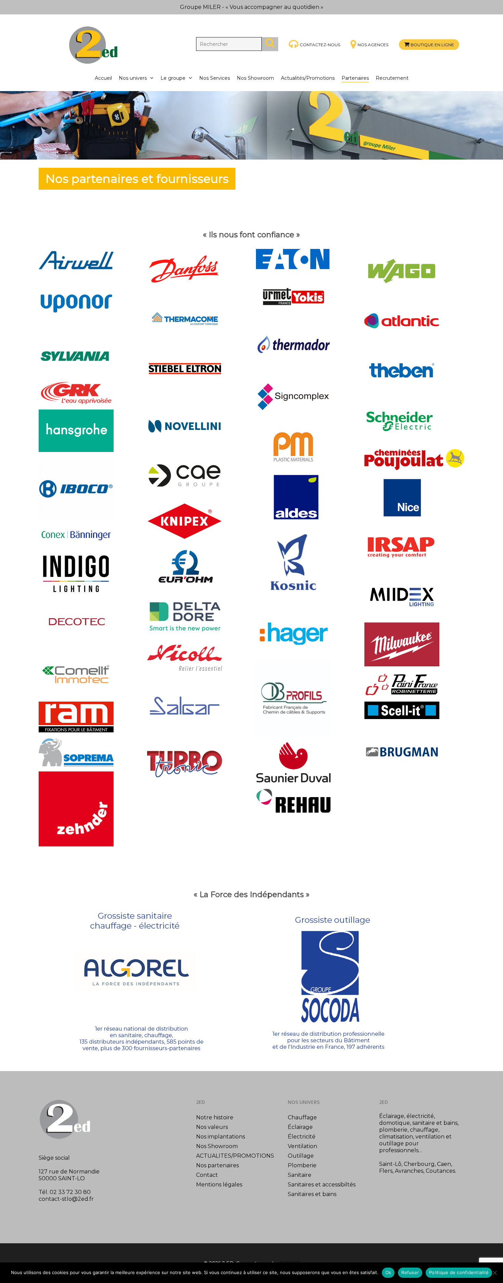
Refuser (410, 1272)
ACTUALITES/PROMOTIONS (235, 1156)
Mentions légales (219, 1184)
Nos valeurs (212, 1127)
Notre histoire (214, 1117)
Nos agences (373, 44)
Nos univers (133, 78)
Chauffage (302, 1117)
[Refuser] (494, 1272)
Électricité (301, 1136)
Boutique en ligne (432, 44)
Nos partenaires (217, 1165)
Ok (388, 1272)
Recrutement (392, 78)
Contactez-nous (320, 44)
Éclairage (300, 1127)
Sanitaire (299, 1175)
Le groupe (172, 78)
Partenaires (355, 78)
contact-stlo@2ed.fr (66, 1199)
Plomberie (302, 1165)
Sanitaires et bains (312, 1194)
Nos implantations (220, 1136)
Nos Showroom (255, 78)
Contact (207, 1175)
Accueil (103, 78)
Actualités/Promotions (308, 78)
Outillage (301, 1156)
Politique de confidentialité (459, 1272)
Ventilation (302, 1146)
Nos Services (214, 78)
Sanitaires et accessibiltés (322, 1184)
